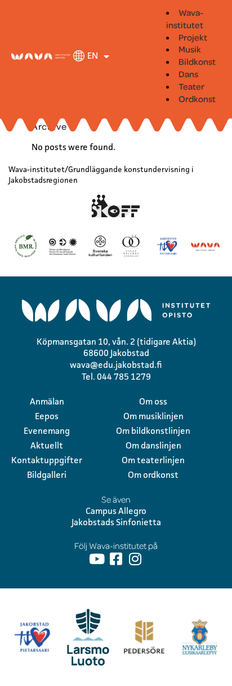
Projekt (193, 37)
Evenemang (47, 431)
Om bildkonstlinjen (153, 431)
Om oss (153, 401)
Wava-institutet (184, 18)
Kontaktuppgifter (46, 460)
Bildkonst (197, 61)
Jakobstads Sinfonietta (116, 522)
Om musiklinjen (153, 416)
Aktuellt (46, 445)
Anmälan (47, 401)
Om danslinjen (153, 445)
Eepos (47, 416)
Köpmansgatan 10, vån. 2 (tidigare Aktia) (116, 342)
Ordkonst (197, 98)
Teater (191, 86)
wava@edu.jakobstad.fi (116, 365)
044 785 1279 (124, 376)
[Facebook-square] (116, 559)
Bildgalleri (46, 475)
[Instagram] (135, 559)
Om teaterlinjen (153, 460)
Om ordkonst (153, 475)
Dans (188, 74)
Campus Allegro (116, 511)
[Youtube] (97, 559)
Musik (190, 49)
